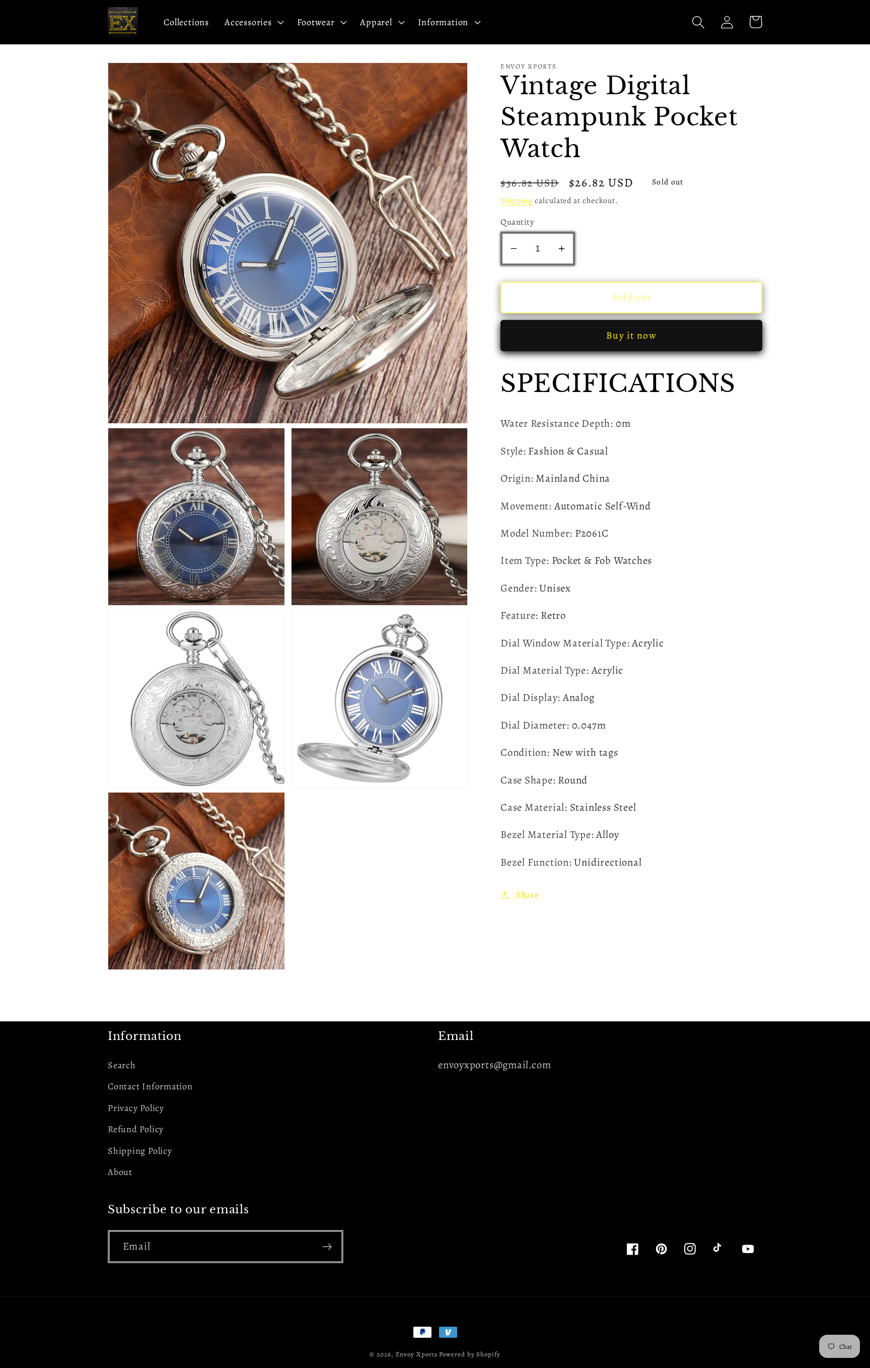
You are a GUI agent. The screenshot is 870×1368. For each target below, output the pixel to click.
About (120, 1172)
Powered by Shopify (469, 1354)
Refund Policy (136, 1129)
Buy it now (631, 335)
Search (122, 1065)
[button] (253, 22)
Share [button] (527, 894)
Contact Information (150, 1086)
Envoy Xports (417, 1354)
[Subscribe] (327, 1247)
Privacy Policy (136, 1108)
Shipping (516, 199)
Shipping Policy (140, 1151)
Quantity (517, 222)
